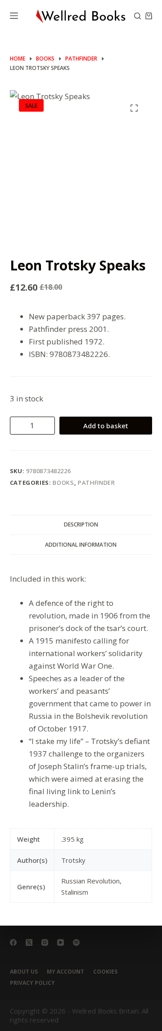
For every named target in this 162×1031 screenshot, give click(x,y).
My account (65, 971)
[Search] (137, 16)
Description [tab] (81, 524)
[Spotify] (76, 942)
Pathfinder (96, 483)
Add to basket (105, 425)
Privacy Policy (32, 983)
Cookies (105, 971)
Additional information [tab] (81, 544)
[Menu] (14, 16)
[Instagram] (44, 942)
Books (63, 483)
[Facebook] (13, 942)
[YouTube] (60, 942)
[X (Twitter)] (29, 942)
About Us (24, 971)
